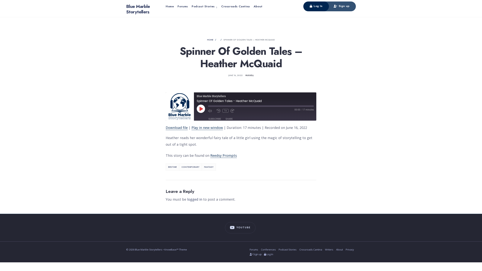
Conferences (268, 249)
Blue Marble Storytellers (138, 9)
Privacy (350, 249)
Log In (317, 6)
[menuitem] (204, 6)
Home (170, 6)
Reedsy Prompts (223, 155)
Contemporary (190, 166)
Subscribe (214, 118)
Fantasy (209, 166)
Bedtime (172, 166)
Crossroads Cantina (235, 6)
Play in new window (207, 127)
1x (225, 110)
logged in (194, 199)
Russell (250, 75)
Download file (177, 127)
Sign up (343, 6)
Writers (329, 249)
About (258, 6)
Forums (183, 6)
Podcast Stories (203, 6)
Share (229, 118)
